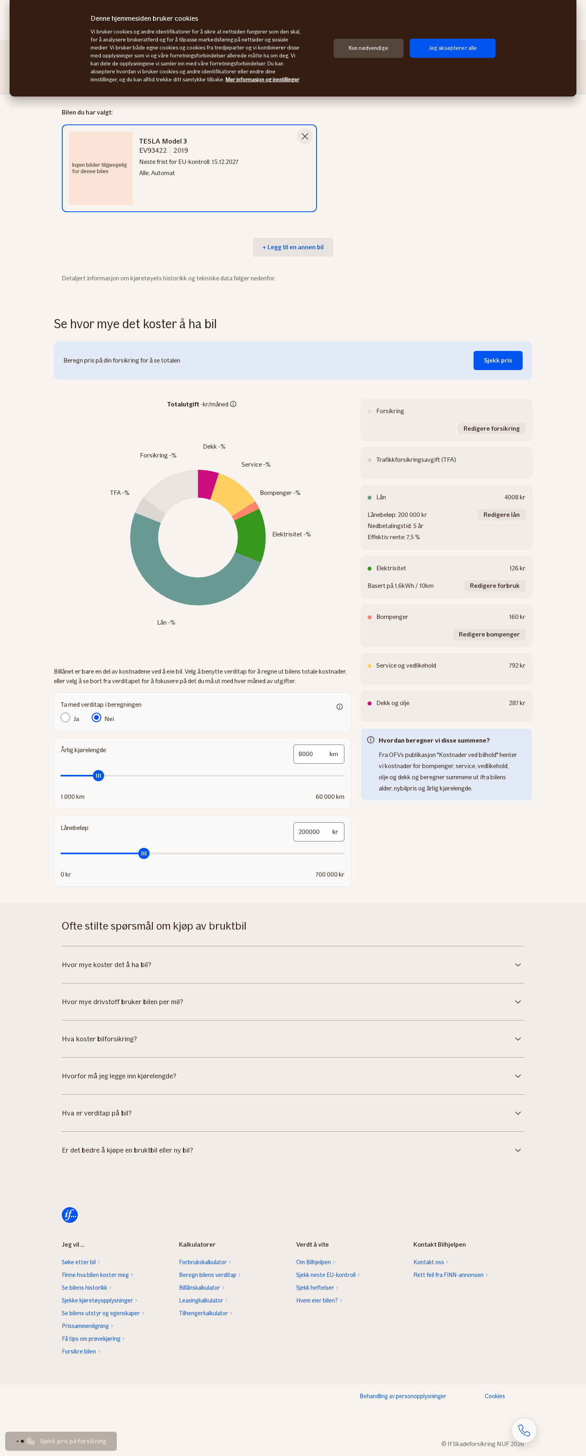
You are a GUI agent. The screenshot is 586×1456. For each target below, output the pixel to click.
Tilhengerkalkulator (203, 1313)
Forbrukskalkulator (203, 1262)
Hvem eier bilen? (317, 1300)
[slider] (202, 775)
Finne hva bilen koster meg (95, 1275)
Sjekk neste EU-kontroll (326, 1275)
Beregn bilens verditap (207, 1275)
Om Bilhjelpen (313, 1262)
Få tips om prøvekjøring (91, 1338)
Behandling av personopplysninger (403, 1396)
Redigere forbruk (495, 585)
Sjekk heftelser (315, 1287)
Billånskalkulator (199, 1287)
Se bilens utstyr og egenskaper (101, 1313)
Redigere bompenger (489, 634)
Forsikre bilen (79, 1351)
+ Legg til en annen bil (293, 247)
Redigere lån (502, 514)
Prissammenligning (85, 1326)
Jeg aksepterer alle (453, 48)
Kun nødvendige (368, 48)
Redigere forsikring (492, 428)
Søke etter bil (79, 1262)
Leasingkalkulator (201, 1300)
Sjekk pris (498, 360)
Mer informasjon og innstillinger (262, 79)
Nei (109, 719)
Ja (76, 719)
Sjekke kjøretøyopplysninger (97, 1300)
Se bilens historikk (84, 1287)
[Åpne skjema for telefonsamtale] (524, 1430)
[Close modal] (305, 136)
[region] (293, 48)
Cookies (495, 1396)
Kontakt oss (428, 1262)
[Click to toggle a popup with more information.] (233, 405)
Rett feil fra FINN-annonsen (448, 1275)
